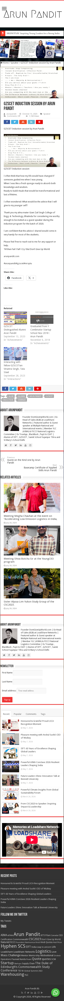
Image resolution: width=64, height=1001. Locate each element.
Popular (18, 714)
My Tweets (6, 921)
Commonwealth (20, 939)
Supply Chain (28, 963)
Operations (6, 959)
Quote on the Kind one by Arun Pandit (23, 460)
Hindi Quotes (46, 942)
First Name (7, 672)
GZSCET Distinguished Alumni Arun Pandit (15, 329)
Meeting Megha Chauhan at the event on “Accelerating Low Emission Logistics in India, (30, 517)
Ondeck (57, 956)
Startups (18, 963)
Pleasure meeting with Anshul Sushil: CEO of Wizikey (26, 888)
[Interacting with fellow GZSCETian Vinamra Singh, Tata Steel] (15, 353)
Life (54, 947)
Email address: (9, 690)
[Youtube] (35, 993)
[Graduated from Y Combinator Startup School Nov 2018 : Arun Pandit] (42, 318)
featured (5, 942)
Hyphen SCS (13, 946)
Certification (6, 939)
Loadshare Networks (24, 951)
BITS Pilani (46, 935)
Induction (8, 400)
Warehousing (12, 974)
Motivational (46, 955)
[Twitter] (28, 993)
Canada (54, 935)
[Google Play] (42, 993)
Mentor (24, 955)
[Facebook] (25, 993)
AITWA (10, 935)
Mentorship (34, 955)
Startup (7, 963)
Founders (20, 942)
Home (5, 62)
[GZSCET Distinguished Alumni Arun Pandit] (15, 318)
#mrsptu (28, 263)
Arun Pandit (35, 396)
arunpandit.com (11, 256)
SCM (53, 959)
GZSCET (49, 396)
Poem (28, 959)
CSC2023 (35, 939)
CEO (61, 935)
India (34, 947)
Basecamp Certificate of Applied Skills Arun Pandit (40, 468)
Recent (6, 714)
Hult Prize (57, 942)
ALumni (21, 396)
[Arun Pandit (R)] (32, 13)
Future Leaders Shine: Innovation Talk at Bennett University (29, 907)
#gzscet (20, 263)
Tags (43, 714)
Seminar (22, 400)
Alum (11, 396)
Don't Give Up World (51, 939)
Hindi (37, 942)
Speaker (15, 62)
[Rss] (22, 993)
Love (53, 951)
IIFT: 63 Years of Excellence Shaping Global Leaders (26, 894)
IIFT (28, 946)
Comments (31, 714)
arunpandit (11, 114)
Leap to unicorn (44, 947)
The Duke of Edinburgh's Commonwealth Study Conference (27, 966)
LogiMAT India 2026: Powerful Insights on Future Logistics (34, 33)
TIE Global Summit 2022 (31, 971)
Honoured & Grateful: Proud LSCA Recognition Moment (27, 883)
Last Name (7, 681)
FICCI (12, 942)
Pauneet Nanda (19, 959)
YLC (27, 974)
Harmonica (30, 942)
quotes (46, 959)
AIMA (4, 935)
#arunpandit (10, 263)
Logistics (43, 951)
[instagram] (38, 993)
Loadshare (7, 951)
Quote (36, 959)
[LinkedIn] (31, 993)
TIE (19, 971)
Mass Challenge (11, 955)
